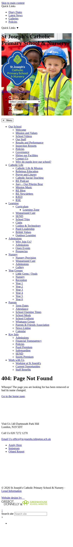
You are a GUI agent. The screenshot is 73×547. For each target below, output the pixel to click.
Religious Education (27, 171)
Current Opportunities (28, 366)
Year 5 (19, 296)
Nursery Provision (26, 257)
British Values (23, 232)
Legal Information (11, 490)
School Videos (24, 136)
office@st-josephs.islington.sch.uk (26, 439)
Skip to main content (12, 2)
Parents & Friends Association (32, 324)
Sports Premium (24, 356)
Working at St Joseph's (28, 363)
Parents (13, 302)
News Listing (23, 328)
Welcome (21, 129)
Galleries (13, 18)
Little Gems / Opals (26, 273)
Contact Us (22, 158)
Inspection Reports (26, 145)
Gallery (20, 267)
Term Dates (22, 305)
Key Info (14, 334)
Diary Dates (15, 12)
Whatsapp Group (25, 321)
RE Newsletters (24, 193)
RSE (18, 200)
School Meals (23, 315)
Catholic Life (16, 164)
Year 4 (19, 292)
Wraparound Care (25, 212)
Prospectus (22, 251)
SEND (19, 216)
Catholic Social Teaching (30, 177)
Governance (22, 152)
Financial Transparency (29, 340)
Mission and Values (26, 132)
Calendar (21, 331)
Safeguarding (23, 350)
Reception (21, 280)
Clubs (19, 222)
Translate (35, 104)
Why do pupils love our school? (33, 161)
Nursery (13, 254)
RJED (19, 196)
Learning (14, 203)
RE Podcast (22, 180)
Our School (15, 126)
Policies (13, 21)
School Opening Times (28, 312)
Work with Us (16, 360)
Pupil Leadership (25, 228)
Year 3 (19, 289)
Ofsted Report (16, 451)
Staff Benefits (23, 369)
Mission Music (24, 187)
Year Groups (16, 270)
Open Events (23, 248)
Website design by (13, 497)
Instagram (14, 448)
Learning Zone (31, 209)
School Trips (23, 219)
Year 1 (19, 283)
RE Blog (21, 190)
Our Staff (21, 139)
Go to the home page (13, 396)
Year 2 (19, 286)
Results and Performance (29, 142)
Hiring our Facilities (27, 155)
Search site (7, 513)
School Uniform (25, 318)
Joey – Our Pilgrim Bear (29, 184)
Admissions (15, 238)
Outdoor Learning (26, 235)
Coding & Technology (28, 225)
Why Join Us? (24, 241)
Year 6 (19, 299)
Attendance (22, 308)
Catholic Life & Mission (29, 168)
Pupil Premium (24, 347)
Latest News (16, 15)
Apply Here (15, 445)
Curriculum (22, 206)
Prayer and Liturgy (26, 174)
